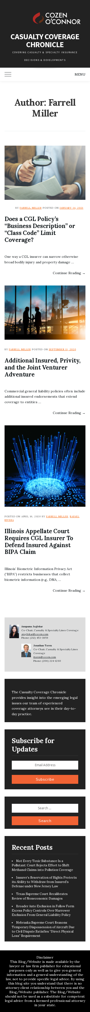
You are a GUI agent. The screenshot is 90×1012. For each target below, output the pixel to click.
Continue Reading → (69, 273)
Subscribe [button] (45, 779)
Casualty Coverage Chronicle (45, 40)
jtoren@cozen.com (44, 657)
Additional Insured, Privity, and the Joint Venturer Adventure (43, 367)
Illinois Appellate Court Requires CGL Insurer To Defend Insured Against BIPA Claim (39, 541)
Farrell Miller (31, 207)
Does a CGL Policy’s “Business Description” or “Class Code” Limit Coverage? (40, 229)
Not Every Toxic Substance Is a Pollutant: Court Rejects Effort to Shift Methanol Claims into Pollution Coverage (42, 865)
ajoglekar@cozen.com (34, 634)
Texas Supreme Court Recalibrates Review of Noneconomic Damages (40, 896)
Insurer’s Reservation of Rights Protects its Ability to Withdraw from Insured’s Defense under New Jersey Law (44, 882)
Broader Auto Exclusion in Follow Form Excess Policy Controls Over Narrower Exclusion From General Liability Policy (43, 910)
